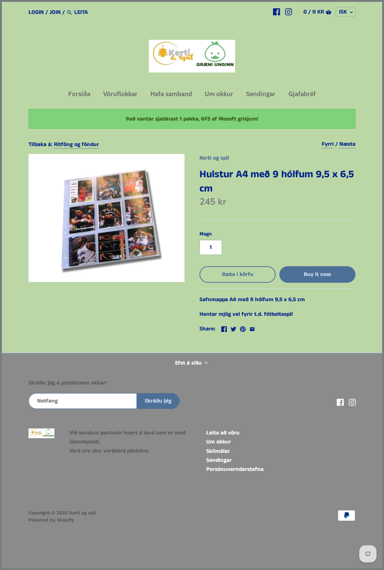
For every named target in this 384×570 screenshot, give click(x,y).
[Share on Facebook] (224, 328)
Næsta (347, 144)
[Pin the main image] (243, 328)
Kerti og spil (214, 158)
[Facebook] (276, 12)
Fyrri (328, 144)
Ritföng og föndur (76, 144)
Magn (206, 234)
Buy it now (317, 274)
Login (36, 12)
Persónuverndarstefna (235, 469)
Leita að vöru (223, 433)
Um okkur (218, 442)
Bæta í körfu (238, 274)
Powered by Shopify (51, 520)
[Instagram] (288, 12)
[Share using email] (252, 328)
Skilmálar (218, 451)
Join (55, 12)
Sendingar (219, 460)
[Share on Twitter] (233, 328)
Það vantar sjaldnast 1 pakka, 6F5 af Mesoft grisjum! (192, 119)
